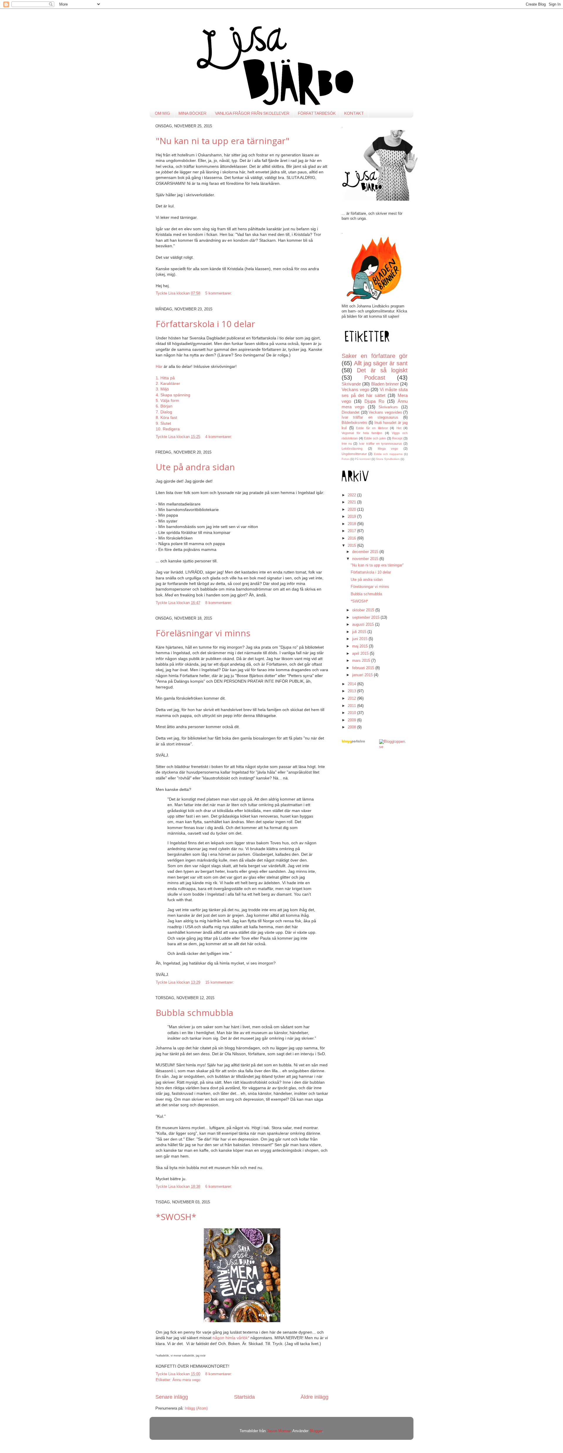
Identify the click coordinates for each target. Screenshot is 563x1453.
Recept (397, 438)
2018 (352, 524)
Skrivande (351, 383)
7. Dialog (164, 412)
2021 (352, 502)
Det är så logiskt (382, 370)
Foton (346, 459)
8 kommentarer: (219, 603)
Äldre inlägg (314, 1397)
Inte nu (347, 443)
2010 (352, 713)
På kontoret (363, 459)
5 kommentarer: (219, 293)
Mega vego (388, 448)
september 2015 (366, 617)
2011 (352, 706)
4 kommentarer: (219, 437)
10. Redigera (168, 429)
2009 (352, 720)
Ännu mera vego (186, 1380)
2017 (352, 531)
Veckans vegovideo (385, 412)
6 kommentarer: (219, 1187)
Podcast (374, 377)
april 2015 (361, 654)
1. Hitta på (165, 377)
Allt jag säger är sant (381, 363)
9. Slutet (163, 423)
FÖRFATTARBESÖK (317, 113)
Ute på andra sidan (195, 467)
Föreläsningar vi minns (203, 633)
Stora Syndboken (388, 459)
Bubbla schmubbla (194, 1013)
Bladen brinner (385, 383)
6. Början (164, 406)
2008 (352, 727)
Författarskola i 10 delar (205, 324)
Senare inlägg (171, 1397)
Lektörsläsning (352, 448)
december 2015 (365, 552)
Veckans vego (355, 389)
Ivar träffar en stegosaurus (370, 417)
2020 (352, 510)
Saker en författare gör (375, 356)
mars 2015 (361, 661)
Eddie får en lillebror (372, 428)
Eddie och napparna (388, 454)
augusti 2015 (363, 625)
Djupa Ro (374, 401)
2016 (352, 538)
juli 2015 (359, 632)
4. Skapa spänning (173, 395)
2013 (352, 691)
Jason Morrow (278, 1431)
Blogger (316, 1431)
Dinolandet (350, 412)
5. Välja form (167, 400)
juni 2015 (360, 639)
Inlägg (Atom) (196, 1408)
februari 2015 (363, 668)
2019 (352, 517)
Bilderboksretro (354, 423)
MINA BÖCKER (192, 113)
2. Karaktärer (168, 383)
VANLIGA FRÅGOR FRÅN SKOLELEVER (252, 113)
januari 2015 (363, 675)
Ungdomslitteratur (354, 454)
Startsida (244, 1397)
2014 (352, 684)
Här (160, 366)
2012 (352, 698)
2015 (352, 546)
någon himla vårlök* (231, 1337)
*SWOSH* (176, 1217)
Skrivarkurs (388, 407)
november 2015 (365, 559)
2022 (352, 495)
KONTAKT (354, 113)
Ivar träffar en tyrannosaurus (380, 443)
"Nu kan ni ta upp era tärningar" (222, 141)
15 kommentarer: (220, 982)
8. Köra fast (166, 417)
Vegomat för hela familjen (362, 433)
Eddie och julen (375, 438)
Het (398, 428)
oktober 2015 (363, 610)
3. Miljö (162, 389)
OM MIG (162, 113)
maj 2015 (360, 646)
